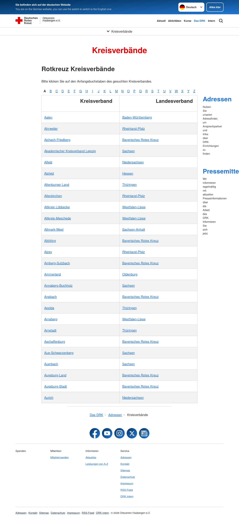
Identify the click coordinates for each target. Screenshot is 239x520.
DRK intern (126, 496)
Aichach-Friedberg (57, 139)
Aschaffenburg (54, 341)
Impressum (126, 483)
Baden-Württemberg (137, 117)
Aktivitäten (174, 21)
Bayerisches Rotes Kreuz (140, 139)
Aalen (48, 117)
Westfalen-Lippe (134, 207)
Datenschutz (127, 477)
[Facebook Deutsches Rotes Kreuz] (95, 433)
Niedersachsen (133, 162)
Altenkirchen (53, 195)
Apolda (49, 307)
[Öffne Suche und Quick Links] (221, 20)
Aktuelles (91, 457)
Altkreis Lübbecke (57, 207)
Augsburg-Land (55, 375)
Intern (211, 21)
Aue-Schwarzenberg (58, 352)
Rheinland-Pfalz (133, 128)
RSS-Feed (126, 490)
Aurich (48, 397)
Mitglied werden (59, 457)
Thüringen (129, 184)
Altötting (50, 240)
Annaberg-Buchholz (58, 285)
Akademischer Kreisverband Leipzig (70, 150)
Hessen (127, 173)
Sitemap (125, 470)
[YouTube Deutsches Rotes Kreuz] (107, 433)
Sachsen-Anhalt (133, 229)
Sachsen (128, 150)
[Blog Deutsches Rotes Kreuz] (144, 433)
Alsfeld (49, 173)
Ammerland (52, 274)
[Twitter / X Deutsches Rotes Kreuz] (132, 433)
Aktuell (161, 21)
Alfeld (48, 162)
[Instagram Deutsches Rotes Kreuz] (119, 433)
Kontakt (124, 464)
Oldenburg (129, 274)
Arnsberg (50, 319)
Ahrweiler (51, 128)
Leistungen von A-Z (97, 464)
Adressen (217, 98)
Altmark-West (54, 229)
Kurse (187, 21)
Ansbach (50, 296)
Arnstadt (50, 330)
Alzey (48, 251)
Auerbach (51, 363)
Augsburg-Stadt (55, 386)
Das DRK (199, 21)
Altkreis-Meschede (57, 218)
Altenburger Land (56, 184)
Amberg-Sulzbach (57, 263)
